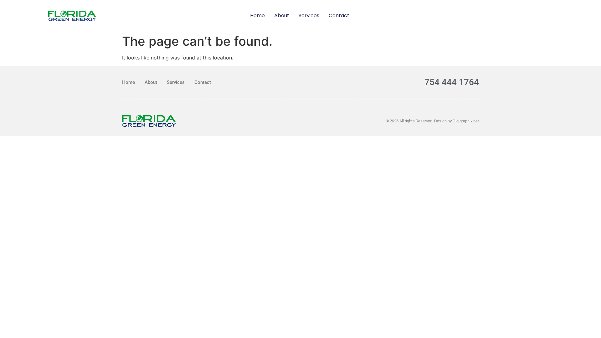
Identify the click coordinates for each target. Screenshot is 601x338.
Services (309, 15)
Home (257, 15)
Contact (339, 15)
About (281, 15)
